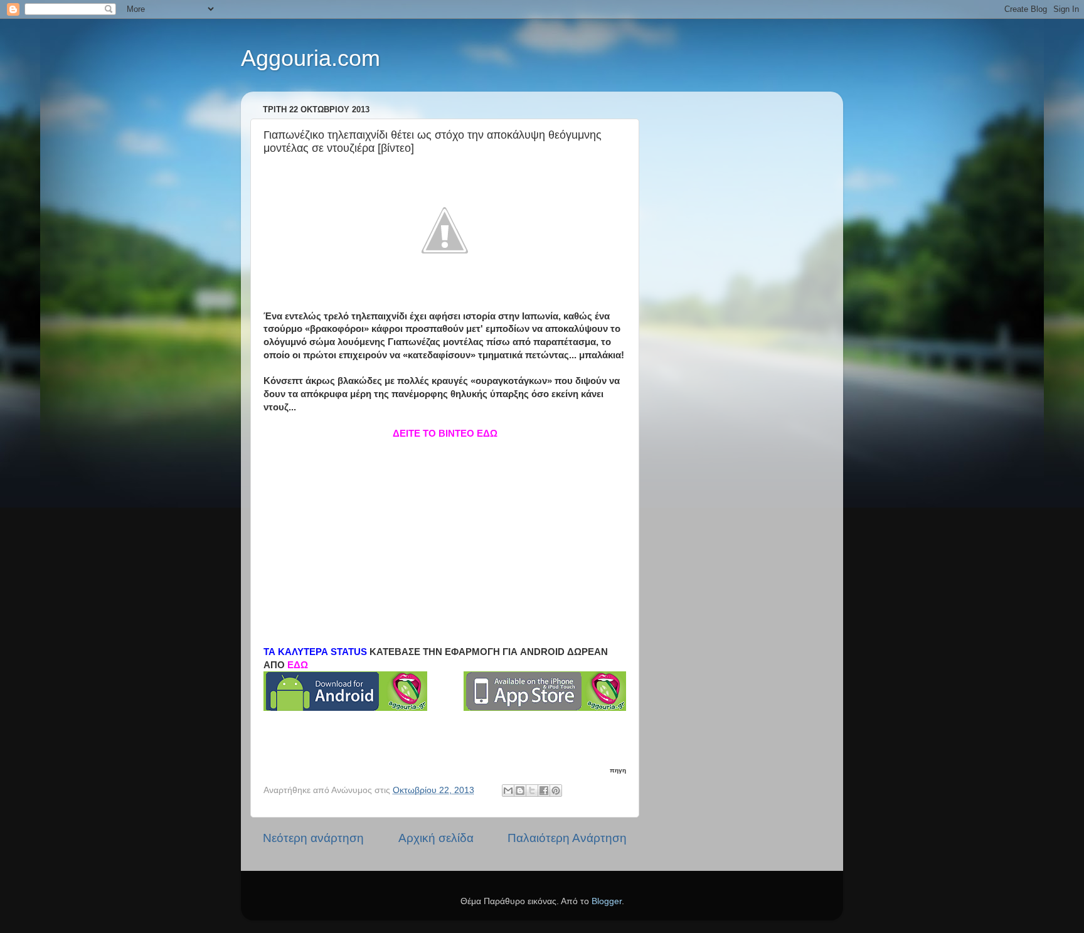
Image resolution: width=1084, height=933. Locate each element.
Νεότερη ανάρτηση (313, 838)
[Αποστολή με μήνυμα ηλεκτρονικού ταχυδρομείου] (508, 790)
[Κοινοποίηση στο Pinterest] (556, 790)
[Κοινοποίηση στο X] (532, 790)
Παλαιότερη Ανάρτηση (567, 838)
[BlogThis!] (520, 790)
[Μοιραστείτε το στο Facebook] (544, 790)
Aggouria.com (310, 58)
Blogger (607, 901)
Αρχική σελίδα (436, 838)
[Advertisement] (444, 528)
